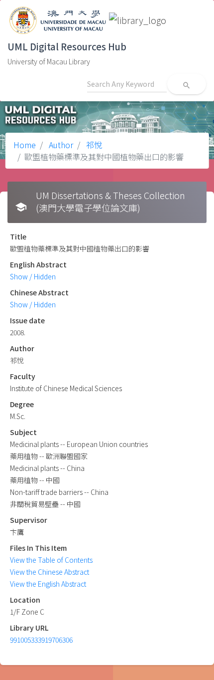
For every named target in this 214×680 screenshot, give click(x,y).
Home (24, 145)
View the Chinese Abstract (49, 572)
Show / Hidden (33, 276)
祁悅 (93, 145)
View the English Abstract (48, 584)
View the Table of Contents (51, 560)
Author (60, 145)
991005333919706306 (41, 640)
